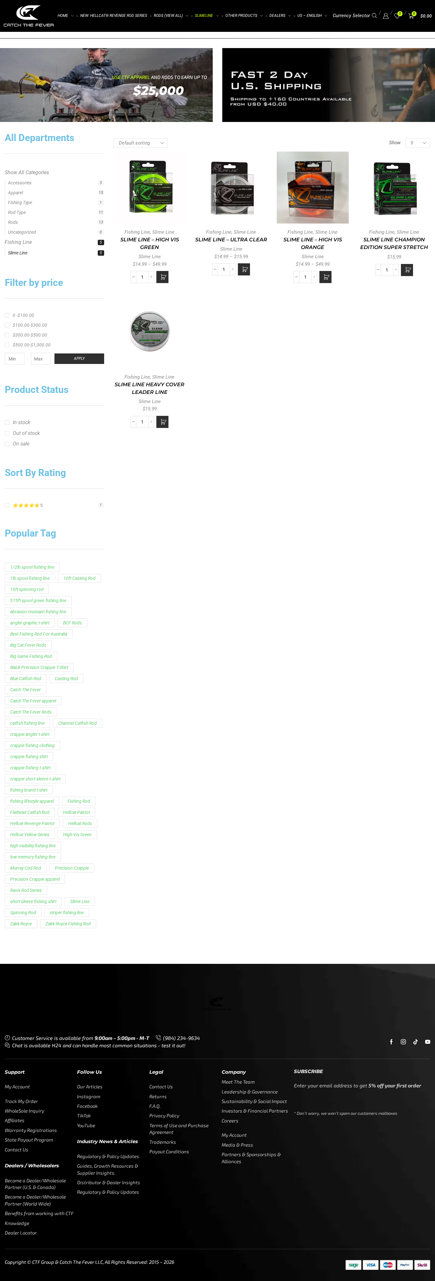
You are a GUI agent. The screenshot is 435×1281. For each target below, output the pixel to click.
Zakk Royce (21, 862)
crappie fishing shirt (29, 695)
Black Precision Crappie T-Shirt (39, 606)
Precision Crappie (72, 807)
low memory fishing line (32, 796)
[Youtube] (427, 980)
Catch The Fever (25, 628)
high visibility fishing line (33, 784)
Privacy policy (379, 1264)
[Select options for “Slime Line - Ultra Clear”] (244, 269)
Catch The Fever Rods (31, 651)
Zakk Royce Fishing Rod (68, 862)
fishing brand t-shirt (28, 729)
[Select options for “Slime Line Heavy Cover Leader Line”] (162, 422)
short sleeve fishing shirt (33, 840)
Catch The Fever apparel (33, 640)
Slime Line (21, 192)
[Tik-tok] (415, 980)
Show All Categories (27, 170)
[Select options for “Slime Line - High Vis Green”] (162, 277)
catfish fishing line (27, 662)
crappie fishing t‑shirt (30, 706)
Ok (353, 1264)
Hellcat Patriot (76, 751)
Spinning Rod (23, 851)
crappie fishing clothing (32, 684)
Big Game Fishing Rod (31, 595)
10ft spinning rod (27, 528)
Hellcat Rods (80, 762)
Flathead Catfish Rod (29, 751)
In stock (21, 361)
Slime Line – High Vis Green (149, 243)
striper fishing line (67, 851)
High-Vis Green (77, 773)
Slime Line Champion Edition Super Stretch (394, 243)
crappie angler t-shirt (29, 673)
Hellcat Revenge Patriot (32, 762)
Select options (149, 190)
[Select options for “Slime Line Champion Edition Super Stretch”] (407, 270)
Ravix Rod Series (26, 829)
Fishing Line (21, 181)
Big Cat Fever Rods (28, 584)
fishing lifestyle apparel (32, 740)
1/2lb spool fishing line (32, 506)
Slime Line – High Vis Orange (312, 243)
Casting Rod (66, 617)
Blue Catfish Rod (25, 617)
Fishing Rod (79, 740)
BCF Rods (72, 562)
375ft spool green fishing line (38, 539)
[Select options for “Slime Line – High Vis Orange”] (325, 277)
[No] (422, 1243)
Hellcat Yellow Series (29, 773)
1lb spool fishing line (30, 517)
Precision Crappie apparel (35, 818)
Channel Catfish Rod (77, 662)
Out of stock (26, 372)
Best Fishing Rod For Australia (38, 573)
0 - (23, 254)
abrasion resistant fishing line (38, 550)
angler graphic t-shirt (29, 562)
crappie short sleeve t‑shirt (35, 718)
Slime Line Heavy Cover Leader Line (149, 388)
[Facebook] (391, 980)
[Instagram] (403, 980)
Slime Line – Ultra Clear (231, 240)
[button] (374, 15)
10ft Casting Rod (79, 517)
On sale (21, 383)
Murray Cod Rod (25, 807)
